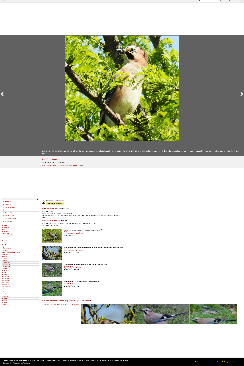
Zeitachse (4, 300)
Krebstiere (5, 243)
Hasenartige (5, 233)
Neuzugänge (5, 296)
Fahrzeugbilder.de (10, 207)
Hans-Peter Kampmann (51, 159)
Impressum (5, 302)
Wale (3, 292)
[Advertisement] (99, 20)
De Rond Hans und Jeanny (51, 208)
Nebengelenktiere (7, 248)
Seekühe (4, 272)
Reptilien (4, 260)
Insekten (4, 237)
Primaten (4, 256)
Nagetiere (4, 247)
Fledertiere (5, 231)
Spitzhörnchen (6, 278)
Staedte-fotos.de (9, 215)
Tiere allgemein (6, 286)
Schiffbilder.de (9, 210)
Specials (4, 274)
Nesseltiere (5, 250)
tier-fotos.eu (6, 1)
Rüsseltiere (5, 268)
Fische (4, 229)
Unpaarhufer (5, 288)
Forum (224, 1)
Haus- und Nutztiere (8, 235)
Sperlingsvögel (66, 165)
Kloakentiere (5, 241)
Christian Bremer (69, 249)
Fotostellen (5, 298)
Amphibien (5, 225)
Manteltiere (5, 245)
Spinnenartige (6, 276)
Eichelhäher (74, 165)
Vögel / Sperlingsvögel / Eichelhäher (73, 233)
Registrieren (232, 1)
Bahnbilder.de (8, 201)
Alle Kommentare (60, 200)
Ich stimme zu (235, 362)
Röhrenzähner (6, 264)
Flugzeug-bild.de (9, 213)
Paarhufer (5, 254)
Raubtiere (4, 258)
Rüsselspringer (6, 266)
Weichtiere (5, 294)
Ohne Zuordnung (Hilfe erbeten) (11, 252)
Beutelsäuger (6, 227)
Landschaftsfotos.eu (10, 218)
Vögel (59, 165)
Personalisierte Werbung (21, 363)
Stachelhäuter (6, 280)
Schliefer (4, 270)
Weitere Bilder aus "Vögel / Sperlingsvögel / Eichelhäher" (67, 300)
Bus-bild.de (8, 204)
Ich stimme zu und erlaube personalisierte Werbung (211, 362)
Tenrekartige (5, 284)
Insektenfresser (6, 239)
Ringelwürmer (6, 262)
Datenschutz (5, 304)
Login (240, 1)
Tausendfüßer (6, 282)
